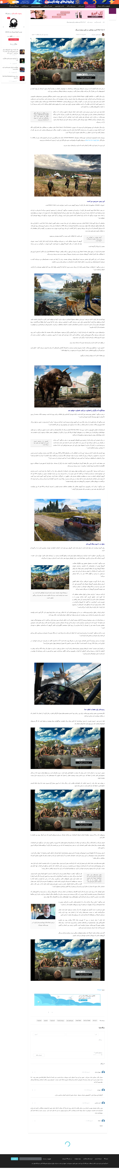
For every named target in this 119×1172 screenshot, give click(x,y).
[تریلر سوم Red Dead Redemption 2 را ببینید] (22, 78)
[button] (51, 1012)
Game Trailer (78, 1020)
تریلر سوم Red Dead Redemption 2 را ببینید (10, 77)
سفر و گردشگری (48, 6)
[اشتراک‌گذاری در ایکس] (37, 1012)
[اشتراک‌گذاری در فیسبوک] (40, 1012)
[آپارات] (20, 1163)
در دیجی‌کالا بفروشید (67, 1158)
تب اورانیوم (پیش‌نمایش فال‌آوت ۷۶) (10, 59)
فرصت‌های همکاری (87, 1158)
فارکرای (45, 1020)
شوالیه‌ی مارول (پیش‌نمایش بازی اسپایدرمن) (10, 68)
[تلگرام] (11, 1163)
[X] (17, 1163)
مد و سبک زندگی (71, 6)
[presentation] (24, 26)
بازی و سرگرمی (90, 6)
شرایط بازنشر (98, 1158)
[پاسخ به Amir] (37, 1121)
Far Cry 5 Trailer (87, 1020)
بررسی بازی (90, 22)
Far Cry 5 (95, 1020)
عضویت (14, 1158)
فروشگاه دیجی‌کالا (14, 6)
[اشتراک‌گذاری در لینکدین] (43, 1012)
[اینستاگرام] (14, 1163)
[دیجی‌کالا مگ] (112, 11)
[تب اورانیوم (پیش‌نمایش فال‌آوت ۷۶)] (22, 60)
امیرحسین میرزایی (96, 34)
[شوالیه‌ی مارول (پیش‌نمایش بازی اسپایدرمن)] (22, 69)
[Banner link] (59, 2)
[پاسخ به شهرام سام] (37, 1072)
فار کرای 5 (52, 1020)
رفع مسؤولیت (77, 1158)
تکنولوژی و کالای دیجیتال (103, 6)
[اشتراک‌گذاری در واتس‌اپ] (34, 1012)
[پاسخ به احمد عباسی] (37, 1103)
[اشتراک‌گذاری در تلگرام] (31, 1012)
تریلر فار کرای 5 (60, 1020)
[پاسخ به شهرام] (37, 1090)
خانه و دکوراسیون (59, 6)
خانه (104, 22)
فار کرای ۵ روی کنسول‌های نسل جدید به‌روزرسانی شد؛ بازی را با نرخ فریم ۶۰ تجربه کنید (10, 51)
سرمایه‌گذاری (25, 6)
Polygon (99, 989)
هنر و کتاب (81, 6)
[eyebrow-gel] (68, 14)
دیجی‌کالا (106, 1158)
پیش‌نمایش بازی (70, 1020)
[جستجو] (113, 17)
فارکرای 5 (39, 1020)
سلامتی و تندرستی (36, 6)
